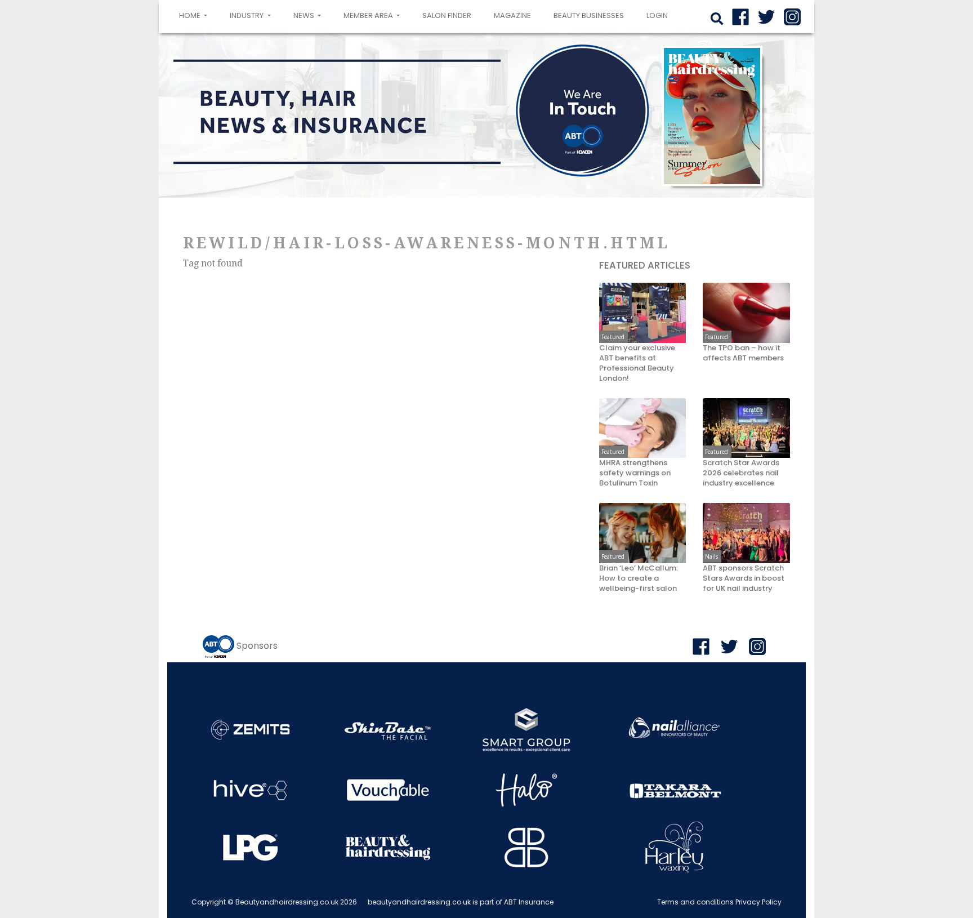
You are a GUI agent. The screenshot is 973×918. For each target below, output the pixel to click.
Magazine (512, 15)
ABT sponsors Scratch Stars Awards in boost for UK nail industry (743, 578)
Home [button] (195, 15)
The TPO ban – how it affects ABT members (743, 353)
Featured (612, 337)
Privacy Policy (758, 902)
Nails (711, 556)
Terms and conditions (695, 902)
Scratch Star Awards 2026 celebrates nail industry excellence (741, 473)
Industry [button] (247, 15)
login (657, 15)
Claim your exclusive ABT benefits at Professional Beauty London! (637, 363)
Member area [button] (369, 15)
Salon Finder (446, 15)
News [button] (304, 15)
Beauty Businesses (589, 15)
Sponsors (257, 645)
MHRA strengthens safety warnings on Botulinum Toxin (635, 473)
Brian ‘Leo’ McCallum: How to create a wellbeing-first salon (638, 578)
